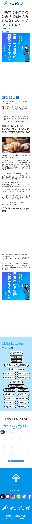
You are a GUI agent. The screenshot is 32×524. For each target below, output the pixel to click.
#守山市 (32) (10, 377)
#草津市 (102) (16, 361)
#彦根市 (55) (10, 373)
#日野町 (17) (23, 390)
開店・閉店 (5, 32)
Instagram (9, 260)
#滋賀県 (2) (22, 406)
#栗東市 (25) (16, 382)
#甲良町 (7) (10, 402)
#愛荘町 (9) (23, 398)
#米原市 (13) (23, 394)
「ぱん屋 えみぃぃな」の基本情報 (14, 121)
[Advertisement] (16, 78)
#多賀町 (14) (10, 394)
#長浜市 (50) (23, 373)
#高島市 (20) (10, 390)
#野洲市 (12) (10, 398)
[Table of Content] (27, 114)
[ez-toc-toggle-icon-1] (27, 114)
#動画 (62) (23, 365)
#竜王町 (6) (22, 402)
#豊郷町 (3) (10, 406)
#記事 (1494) (16, 353)
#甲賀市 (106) (16, 357)
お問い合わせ (20, 516)
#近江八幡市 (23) (16, 386)
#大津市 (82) (11, 365)
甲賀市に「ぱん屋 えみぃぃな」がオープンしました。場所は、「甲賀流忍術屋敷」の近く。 (16, 118)
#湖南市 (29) (23, 377)
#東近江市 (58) (16, 369)
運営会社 (9, 516)
